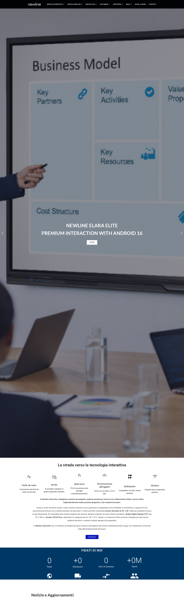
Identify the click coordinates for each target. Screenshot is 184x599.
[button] (2, 233)
